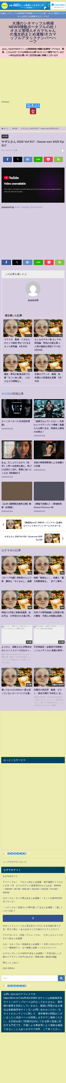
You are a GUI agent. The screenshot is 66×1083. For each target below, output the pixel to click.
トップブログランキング (14, 862)
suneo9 (33, 300)
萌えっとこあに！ (11, 963)
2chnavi (5, 102)
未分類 (5, 136)
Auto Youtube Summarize (29, 207)
